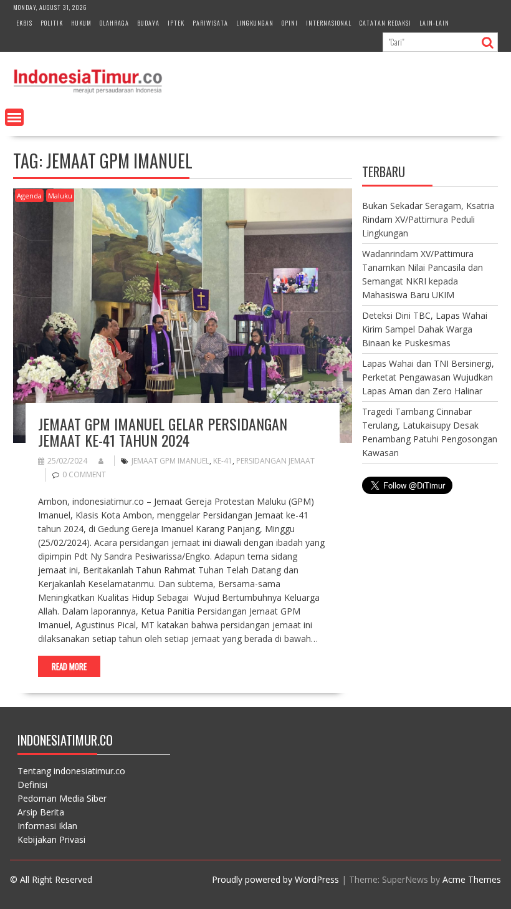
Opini (290, 22)
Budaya (148, 22)
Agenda (29, 195)
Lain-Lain (434, 22)
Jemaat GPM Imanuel (170, 460)
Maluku (60, 195)
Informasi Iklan (47, 826)
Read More (69, 666)
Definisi (32, 784)
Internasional (328, 22)
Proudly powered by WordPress (275, 879)
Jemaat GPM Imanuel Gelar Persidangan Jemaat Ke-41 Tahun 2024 (162, 431)
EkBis (24, 22)
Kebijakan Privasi (51, 839)
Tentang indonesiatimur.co (71, 771)
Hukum (81, 22)
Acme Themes (471, 879)
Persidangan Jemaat (275, 460)
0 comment (84, 474)
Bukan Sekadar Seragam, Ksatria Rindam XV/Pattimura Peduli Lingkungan (428, 219)
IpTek (176, 22)
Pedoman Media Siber (62, 798)
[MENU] (14, 117)
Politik (52, 22)
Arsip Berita (40, 812)
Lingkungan (255, 22)
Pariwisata (210, 22)
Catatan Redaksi (385, 22)
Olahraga (114, 22)
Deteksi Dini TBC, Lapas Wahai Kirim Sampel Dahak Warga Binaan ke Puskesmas (424, 329)
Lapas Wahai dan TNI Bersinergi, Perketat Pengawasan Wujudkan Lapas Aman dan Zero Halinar (428, 377)
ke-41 (222, 460)
